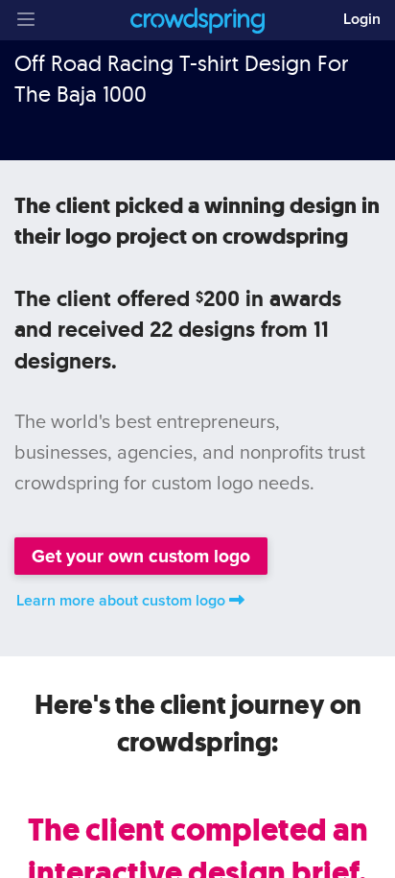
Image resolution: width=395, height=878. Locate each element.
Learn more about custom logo (120, 600)
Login (362, 19)
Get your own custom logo (141, 556)
